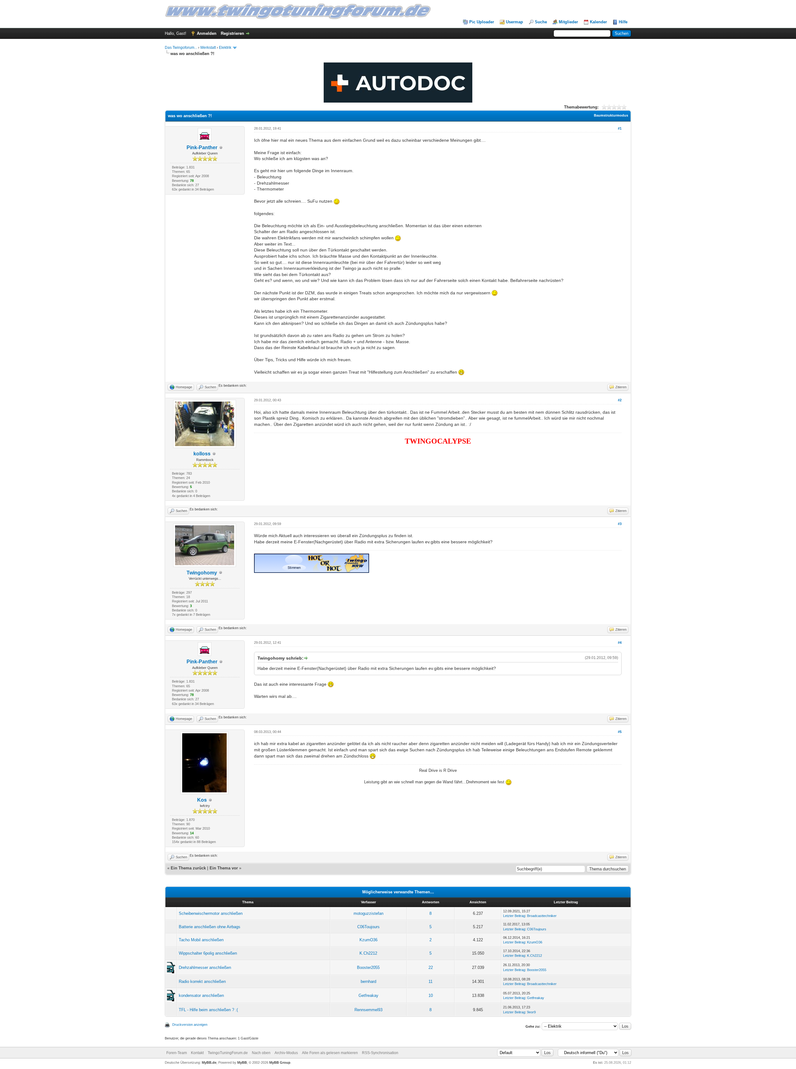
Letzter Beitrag (514, 916)
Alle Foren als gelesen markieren (330, 1053)
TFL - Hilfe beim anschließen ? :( (208, 1009)
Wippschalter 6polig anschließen (208, 953)
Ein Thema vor (224, 868)
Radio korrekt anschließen (202, 981)
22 (430, 967)
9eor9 (531, 1012)
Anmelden (206, 33)
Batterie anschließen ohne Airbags (209, 926)
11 (430, 981)
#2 (620, 400)
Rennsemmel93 (368, 1009)
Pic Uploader (481, 22)
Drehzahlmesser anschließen (205, 967)
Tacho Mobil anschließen (201, 940)
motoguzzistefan (368, 913)
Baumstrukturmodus (611, 115)
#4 (620, 642)
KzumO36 (368, 940)
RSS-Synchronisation (380, 1053)
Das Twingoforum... (181, 47)
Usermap (514, 22)
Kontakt (197, 1053)
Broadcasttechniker (542, 916)
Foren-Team (176, 1053)
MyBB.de (209, 1062)
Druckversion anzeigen (189, 1024)
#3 (620, 524)
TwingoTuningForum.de (228, 1053)
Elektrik (225, 47)
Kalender (598, 22)
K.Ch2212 (368, 953)
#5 (620, 732)
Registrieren (232, 33)
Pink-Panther (202, 147)
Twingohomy (202, 572)
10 (430, 995)
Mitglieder (568, 22)
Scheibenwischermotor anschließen (211, 913)
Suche (541, 22)
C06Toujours (368, 926)
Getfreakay (368, 995)
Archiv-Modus (286, 1053)
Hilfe (623, 22)
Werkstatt (208, 47)
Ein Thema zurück (188, 868)
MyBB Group (279, 1062)
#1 (620, 128)
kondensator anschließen (201, 995)
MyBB (242, 1062)
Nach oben (261, 1053)
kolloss (202, 453)
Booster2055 (368, 967)
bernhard (368, 981)
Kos (202, 800)
